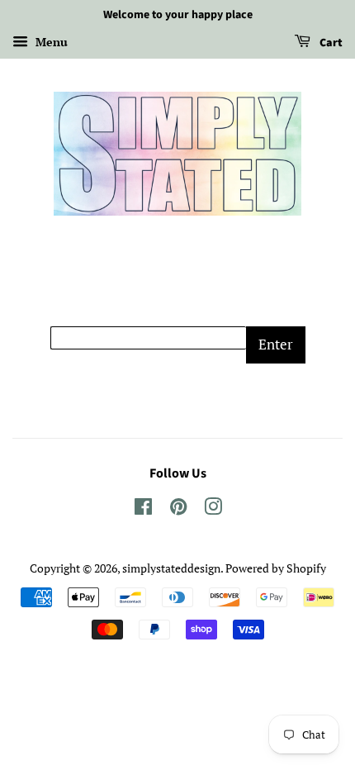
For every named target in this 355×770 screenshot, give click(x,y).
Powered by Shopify (275, 568)
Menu (50, 42)
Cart (330, 43)
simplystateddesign (171, 568)
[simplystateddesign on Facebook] (143, 509)
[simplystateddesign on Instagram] (213, 509)
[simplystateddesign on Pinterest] (178, 509)
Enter (275, 344)
